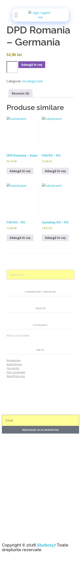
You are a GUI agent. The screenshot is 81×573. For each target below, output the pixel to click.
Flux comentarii (16, 372)
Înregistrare (14, 360)
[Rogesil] (40, 15)
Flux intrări (13, 368)
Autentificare (14, 364)
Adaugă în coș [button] (20, 171)
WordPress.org (16, 376)
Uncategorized (32, 81)
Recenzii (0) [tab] (20, 93)
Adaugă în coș (31, 65)
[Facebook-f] (6, 565)
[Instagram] (16, 565)
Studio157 (46, 545)
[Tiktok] (27, 565)
